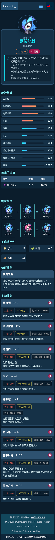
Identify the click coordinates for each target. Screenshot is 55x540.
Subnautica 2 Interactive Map (26, 531)
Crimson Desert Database (27, 526)
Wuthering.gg (38, 516)
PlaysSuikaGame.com (16, 521)
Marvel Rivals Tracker (39, 521)
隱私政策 (25, 517)
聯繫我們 (14, 517)
